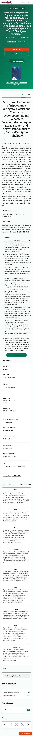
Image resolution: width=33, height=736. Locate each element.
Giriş (29, 2)
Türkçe (23, 2)
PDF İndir (15, 49)
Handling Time (22, 214)
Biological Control (7, 216)
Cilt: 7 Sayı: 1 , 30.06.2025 (12, 676)
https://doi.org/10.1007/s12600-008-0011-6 (17, 287)
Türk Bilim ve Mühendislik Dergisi (16, 84)
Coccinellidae (6, 214)
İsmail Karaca (22, 41)
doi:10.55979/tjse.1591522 (9, 520)
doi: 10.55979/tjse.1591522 (18, 580)
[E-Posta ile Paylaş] (28, 724)
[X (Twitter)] (16, 724)
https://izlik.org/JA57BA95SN (12, 476)
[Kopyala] (28, 505)
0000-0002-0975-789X (9, 410)
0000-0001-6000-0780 (9, 400)
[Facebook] (4, 724)
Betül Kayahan (11, 41)
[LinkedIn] (22, 724)
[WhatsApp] (10, 724)
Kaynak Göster (16, 53)
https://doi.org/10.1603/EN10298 (14, 350)
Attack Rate (13, 214)
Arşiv (4, 669)
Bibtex (29, 484)
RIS (22, 484)
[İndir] (28, 710)
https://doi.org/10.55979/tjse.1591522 (14, 466)
